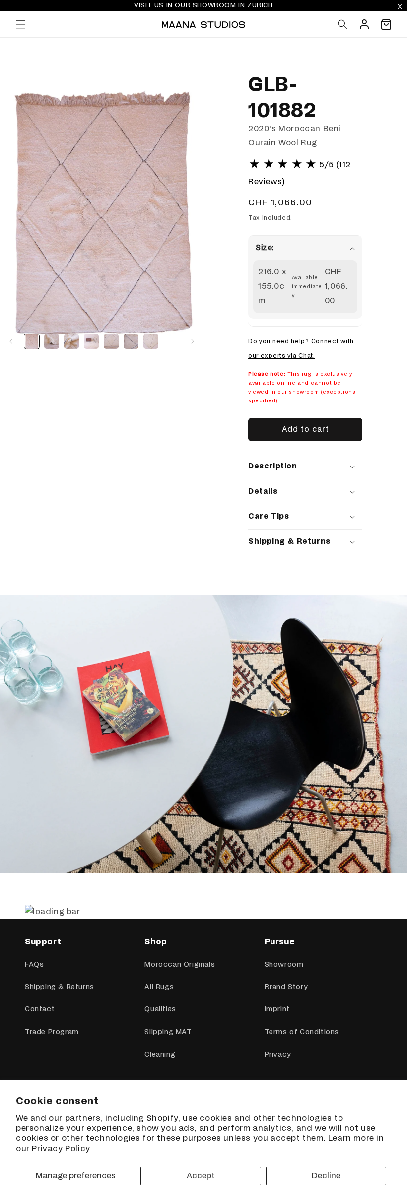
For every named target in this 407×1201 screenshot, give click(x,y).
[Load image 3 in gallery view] (71, 341)
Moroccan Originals (179, 964)
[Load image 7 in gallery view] (150, 341)
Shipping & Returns (59, 987)
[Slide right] (193, 341)
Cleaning (159, 1054)
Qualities (160, 1009)
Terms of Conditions (302, 1032)
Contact (40, 1009)
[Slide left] (11, 341)
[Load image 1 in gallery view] (31, 341)
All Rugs (159, 987)
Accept (201, 1176)
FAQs (34, 964)
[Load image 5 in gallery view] (111, 341)
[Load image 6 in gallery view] (131, 341)
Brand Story (286, 987)
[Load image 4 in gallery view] (91, 341)
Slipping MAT (168, 1032)
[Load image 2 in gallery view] (51, 341)
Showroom (284, 964)
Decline (326, 1176)
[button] (21, 24)
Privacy (278, 1054)
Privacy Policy (61, 1149)
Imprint (277, 1009)
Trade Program (52, 1032)
